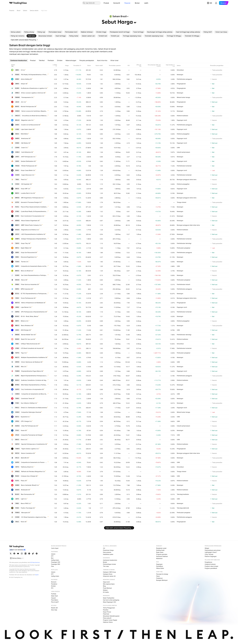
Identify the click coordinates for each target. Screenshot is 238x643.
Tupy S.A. (24, 353)
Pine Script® (55, 602)
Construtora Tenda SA (27, 398)
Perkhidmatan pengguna (184, 79)
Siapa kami (106, 582)
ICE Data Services (35, 562)
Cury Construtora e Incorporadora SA (32, 389)
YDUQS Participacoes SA (28, 166)
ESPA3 (17, 289)
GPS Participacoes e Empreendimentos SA (34, 312)
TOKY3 (17, 243)
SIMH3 (17, 83)
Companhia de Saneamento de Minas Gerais (34, 394)
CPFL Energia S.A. (26, 421)
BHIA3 (17, 170)
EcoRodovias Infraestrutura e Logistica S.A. (34, 88)
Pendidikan (159, 566)
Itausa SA (24, 430)
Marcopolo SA (25, 512)
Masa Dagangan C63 (109, 602)
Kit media (106, 592)
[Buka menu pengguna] (216, 3)
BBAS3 (17, 270)
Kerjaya (105, 590)
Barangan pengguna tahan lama (186, 179)
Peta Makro (54, 600)
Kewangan (180, 74)
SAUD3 (17, 489)
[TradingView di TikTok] (33, 553)
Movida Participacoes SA (28, 106)
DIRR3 (17, 257)
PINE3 (17, 503)
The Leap (106, 566)
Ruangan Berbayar (162, 580)
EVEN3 (17, 216)
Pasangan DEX (55, 564)
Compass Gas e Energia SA (29, 476)
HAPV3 (17, 444)
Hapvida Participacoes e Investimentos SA (34, 444)
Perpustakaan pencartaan (213, 550)
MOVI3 (17, 106)
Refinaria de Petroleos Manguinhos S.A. (33, 471)
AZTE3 (17, 202)
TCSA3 (17, 261)
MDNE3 (17, 220)
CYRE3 (17, 211)
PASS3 (17, 476)
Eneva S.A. (24, 439)
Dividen (53, 586)
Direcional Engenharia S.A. (29, 257)
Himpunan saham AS (109, 576)
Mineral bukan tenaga (183, 97)
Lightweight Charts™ (211, 552)
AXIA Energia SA (26, 330)
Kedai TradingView (108, 598)
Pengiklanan (208, 562)
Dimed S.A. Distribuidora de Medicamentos (34, 407)
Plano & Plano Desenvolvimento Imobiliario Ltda (34, 207)
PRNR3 (17, 284)
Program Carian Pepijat (110, 620)
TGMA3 (17, 448)
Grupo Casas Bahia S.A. (28, 170)
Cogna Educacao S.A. (27, 175)
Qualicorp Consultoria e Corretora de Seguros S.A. (34, 380)
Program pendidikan (211, 568)
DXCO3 (17, 280)
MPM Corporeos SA (27, 289)
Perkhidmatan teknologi (184, 243)
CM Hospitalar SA (26, 184)
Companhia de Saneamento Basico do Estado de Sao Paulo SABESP (34, 266)
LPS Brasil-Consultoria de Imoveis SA (32, 348)
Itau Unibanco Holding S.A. (29, 403)
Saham (53, 554)
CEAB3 (17, 143)
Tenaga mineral (181, 202)
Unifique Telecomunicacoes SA (30, 343)
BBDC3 (17, 325)
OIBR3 (17, 70)
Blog (104, 586)
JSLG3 (17, 102)
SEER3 (17, 252)
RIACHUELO (24, 134)
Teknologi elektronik (183, 508)
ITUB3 (17, 403)
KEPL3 (17, 248)
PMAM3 (17, 97)
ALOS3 (17, 366)
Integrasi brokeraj (210, 564)
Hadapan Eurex (107, 574)
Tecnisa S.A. (24, 261)
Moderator (159, 558)
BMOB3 (17, 334)
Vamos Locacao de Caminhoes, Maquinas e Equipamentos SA (34, 111)
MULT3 (17, 357)
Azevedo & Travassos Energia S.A (31, 202)
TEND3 (17, 398)
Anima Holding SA (26, 79)
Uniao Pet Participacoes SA (29, 426)
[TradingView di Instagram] (21, 553)
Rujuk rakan (159, 552)
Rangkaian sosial (161, 548)
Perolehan (54, 584)
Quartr (36, 574)
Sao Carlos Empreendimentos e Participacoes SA (34, 275)
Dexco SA (24, 280)
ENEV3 (17, 439)
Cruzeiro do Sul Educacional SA (30, 125)
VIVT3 (17, 467)
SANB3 (17, 485)
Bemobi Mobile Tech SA (28, 334)
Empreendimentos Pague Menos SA (32, 371)
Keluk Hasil (54, 596)
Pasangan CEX (55, 562)
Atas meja (54, 610)
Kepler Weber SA (26, 248)
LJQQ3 (17, 129)
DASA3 (17, 229)
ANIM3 (17, 79)
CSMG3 (17, 394)
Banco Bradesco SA (27, 325)
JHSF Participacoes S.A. (28, 156)
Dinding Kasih (160, 550)
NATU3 (17, 453)
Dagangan (159, 564)
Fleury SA (24, 480)
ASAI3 (17, 161)
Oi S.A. (23, 70)
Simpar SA (24, 83)
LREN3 (17, 307)
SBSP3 (17, 266)
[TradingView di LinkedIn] (25, 553)
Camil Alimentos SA (27, 152)
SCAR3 (17, 275)
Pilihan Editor (160, 568)
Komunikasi (180, 70)
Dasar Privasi (107, 612)
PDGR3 (17, 74)
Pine (52, 566)
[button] (110, 3)
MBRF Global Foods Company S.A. (31, 225)
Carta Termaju (209, 554)
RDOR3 (17, 339)
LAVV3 (17, 234)
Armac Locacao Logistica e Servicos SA (33, 93)
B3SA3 (17, 316)
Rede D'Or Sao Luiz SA (28, 339)
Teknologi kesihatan (183, 494)
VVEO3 (17, 184)
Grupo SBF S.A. (25, 188)
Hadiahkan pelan (108, 554)
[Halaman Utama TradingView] (18, 3)
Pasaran (127, 3)
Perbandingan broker (109, 564)
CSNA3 (17, 412)
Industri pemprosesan (183, 152)
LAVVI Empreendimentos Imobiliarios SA (33, 234)
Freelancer (159, 578)
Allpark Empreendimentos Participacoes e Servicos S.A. (34, 375)
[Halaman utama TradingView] (16, 546)
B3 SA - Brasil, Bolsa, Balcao (29, 316)
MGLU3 (17, 120)
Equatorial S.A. (25, 416)
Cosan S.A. (24, 147)
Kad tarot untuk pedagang (111, 600)
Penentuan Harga (108, 550)
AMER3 (17, 138)
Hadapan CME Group (109, 572)
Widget (207, 548)
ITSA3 (17, 430)
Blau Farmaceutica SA (27, 494)
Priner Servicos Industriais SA (30, 284)
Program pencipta (161, 554)
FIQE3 (17, 343)
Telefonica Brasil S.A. (27, 467)
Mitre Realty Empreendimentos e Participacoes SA (34, 385)
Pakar (158, 576)
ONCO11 (17, 115)
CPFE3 (17, 421)
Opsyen (53, 598)
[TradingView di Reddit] (36, 553)
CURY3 (17, 389)
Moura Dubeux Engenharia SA (30, 220)
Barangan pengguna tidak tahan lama (188, 225)
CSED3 (17, 124)
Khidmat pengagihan (183, 134)
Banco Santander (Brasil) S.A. (30, 485)
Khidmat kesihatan (182, 115)
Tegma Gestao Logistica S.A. (30, 448)
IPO (52, 588)
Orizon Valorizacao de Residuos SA (31, 362)
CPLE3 (17, 435)
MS (211, 3)
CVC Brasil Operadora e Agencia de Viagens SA (34, 517)
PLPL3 (17, 207)
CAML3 (17, 152)
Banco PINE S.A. (26, 503)
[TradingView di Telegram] (29, 553)
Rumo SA (23, 521)
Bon (52, 558)
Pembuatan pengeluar (183, 248)
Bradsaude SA (25, 489)
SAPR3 (17, 462)
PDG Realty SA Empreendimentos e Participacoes (34, 74)
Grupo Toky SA (25, 243)
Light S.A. (24, 499)
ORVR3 (17, 362)
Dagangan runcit (182, 120)
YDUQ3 (17, 165)
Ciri (104, 548)
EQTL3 (17, 416)
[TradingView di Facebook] (14, 553)
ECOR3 (17, 88)
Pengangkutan (181, 83)
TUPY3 (17, 353)
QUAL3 (17, 380)
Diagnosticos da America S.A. (30, 229)
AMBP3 (17, 238)
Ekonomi (53, 582)
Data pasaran (107, 552)
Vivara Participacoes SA (28, 298)
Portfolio (53, 594)
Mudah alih (54, 608)
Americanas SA (25, 138)
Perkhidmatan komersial (184, 166)
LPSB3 (17, 348)
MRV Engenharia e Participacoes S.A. (32, 198)
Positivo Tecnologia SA (28, 508)
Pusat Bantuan (107, 588)
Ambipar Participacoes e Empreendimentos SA (34, 239)
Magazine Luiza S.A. (27, 120)
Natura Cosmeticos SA (28, 453)
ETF (52, 556)
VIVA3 (17, 298)
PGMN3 (17, 371)
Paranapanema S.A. (27, 97)
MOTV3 (17, 302)
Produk (106, 3)
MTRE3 (17, 384)
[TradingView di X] (10, 553)
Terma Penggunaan (109, 608)
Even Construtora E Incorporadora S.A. (32, 216)
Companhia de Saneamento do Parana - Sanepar (34, 462)
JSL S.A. (23, 102)
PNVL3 (17, 407)
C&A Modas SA (25, 143)
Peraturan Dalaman (162, 556)
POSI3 (17, 508)
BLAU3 (17, 494)
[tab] (15, 32)
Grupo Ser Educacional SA (29, 252)
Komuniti (116, 3)
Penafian (105, 610)
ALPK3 (17, 375)
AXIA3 (17, 330)
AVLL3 (17, 457)
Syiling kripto (55, 560)
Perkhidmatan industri (183, 284)
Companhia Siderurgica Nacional (31, 412)
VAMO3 (17, 111)
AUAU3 (17, 426)
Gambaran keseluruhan (110, 560)
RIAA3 (17, 134)
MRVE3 (17, 197)
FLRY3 (17, 480)
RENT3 (17, 193)
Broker (137, 3)
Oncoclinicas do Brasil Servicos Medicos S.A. (35, 115)
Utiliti (178, 147)
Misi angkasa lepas (109, 584)
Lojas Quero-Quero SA (27, 129)
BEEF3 (17, 321)
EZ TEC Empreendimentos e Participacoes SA (34, 293)
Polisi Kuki (106, 614)
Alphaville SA (25, 458)
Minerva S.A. (24, 321)
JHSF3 (17, 156)
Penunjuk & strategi (162, 574)
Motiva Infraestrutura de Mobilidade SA (33, 302)
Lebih (146, 3)
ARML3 (17, 92)
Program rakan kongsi (211, 566)
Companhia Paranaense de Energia (31, 435)
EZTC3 (17, 293)
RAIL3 (17, 521)
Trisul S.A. (24, 179)
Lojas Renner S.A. (26, 307)
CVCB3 (17, 517)
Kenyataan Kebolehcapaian (111, 616)
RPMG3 (17, 471)
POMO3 (17, 512)
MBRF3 (17, 225)
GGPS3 (17, 311)
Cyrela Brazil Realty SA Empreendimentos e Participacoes (34, 211)
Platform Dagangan (211, 556)
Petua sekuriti (107, 618)
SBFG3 (17, 188)
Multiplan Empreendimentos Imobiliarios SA (34, 357)
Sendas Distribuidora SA (28, 161)
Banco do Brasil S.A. (27, 271)
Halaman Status (108, 622)
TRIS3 (17, 179)
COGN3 (17, 175)
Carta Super (54, 548)
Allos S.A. (23, 366)
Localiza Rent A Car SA (28, 193)
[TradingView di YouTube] (18, 553)
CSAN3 (17, 147)
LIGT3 (17, 499)
